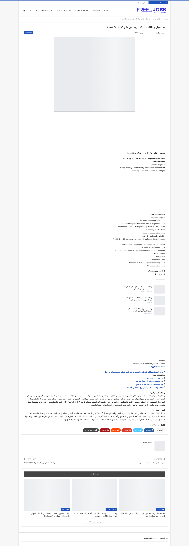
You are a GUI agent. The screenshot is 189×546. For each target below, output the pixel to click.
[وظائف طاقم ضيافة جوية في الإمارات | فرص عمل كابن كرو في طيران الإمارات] (159, 289)
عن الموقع (164, 538)
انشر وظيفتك (142, 3)
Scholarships (81, 11)
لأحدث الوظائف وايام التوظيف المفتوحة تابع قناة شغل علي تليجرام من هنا (135, 372)
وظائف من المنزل (111, 509)
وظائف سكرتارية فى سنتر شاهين (149, 384)
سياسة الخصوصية (150, 538)
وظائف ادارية (28, 32)
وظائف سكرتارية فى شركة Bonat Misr (39, 463)
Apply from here (158, 367)
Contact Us (46, 11)
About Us (32, 11)
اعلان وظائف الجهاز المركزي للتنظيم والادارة (145, 387)
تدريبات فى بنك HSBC (154, 378)
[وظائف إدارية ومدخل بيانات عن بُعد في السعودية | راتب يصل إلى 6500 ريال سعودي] (159, 300)
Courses (96, 11)
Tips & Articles (63, 11)
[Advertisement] (94, 132)
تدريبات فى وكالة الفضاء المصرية (151, 463)
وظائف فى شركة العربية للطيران (149, 381)
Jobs (106, 11)
